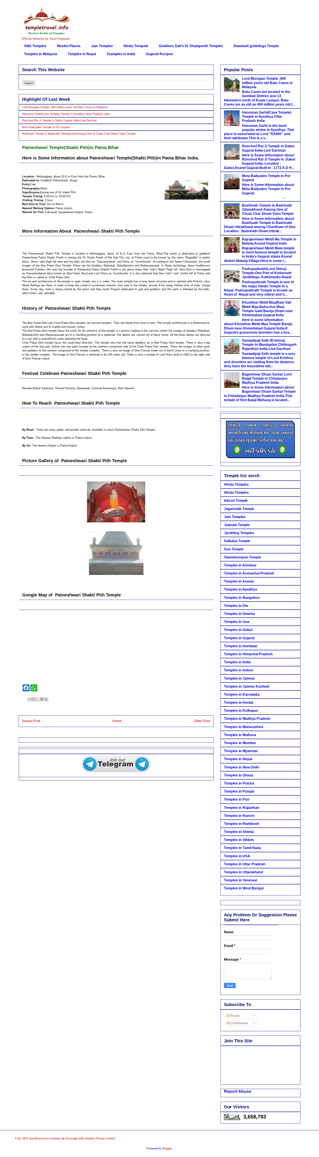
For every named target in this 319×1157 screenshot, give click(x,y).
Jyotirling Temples (239, 533)
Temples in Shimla (239, 832)
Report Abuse (237, 1091)
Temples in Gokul (238, 630)
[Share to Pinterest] (46, 699)
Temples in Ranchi (239, 816)
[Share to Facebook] (42, 699)
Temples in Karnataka (242, 694)
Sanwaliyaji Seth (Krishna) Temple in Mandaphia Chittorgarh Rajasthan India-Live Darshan (269, 345)
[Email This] (30, 699)
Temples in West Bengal (243, 888)
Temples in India (237, 662)
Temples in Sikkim (239, 840)
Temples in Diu (236, 605)
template (55, 1138)
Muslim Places (69, 46)
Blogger (167, 1148)
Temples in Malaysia (40, 54)
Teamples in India (121, 54)
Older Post (202, 721)
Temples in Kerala (238, 702)
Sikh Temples (35, 46)
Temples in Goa (236, 622)
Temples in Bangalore (242, 597)
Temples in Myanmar (241, 751)
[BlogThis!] (34, 699)
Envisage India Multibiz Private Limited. (91, 1138)
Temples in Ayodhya (240, 589)
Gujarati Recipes (159, 54)
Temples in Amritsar (240, 565)
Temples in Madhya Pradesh (247, 718)
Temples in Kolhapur (241, 710)
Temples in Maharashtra (243, 727)
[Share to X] (38, 699)
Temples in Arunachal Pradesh (249, 573)
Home (117, 721)
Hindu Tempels (135, 46)
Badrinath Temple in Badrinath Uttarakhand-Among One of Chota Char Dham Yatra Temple (79, 133)
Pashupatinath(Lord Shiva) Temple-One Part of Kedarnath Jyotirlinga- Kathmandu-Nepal (267, 273)
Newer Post (31, 721)
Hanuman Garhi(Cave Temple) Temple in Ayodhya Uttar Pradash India (66, 114)
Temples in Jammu (239, 678)
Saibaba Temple (237, 541)
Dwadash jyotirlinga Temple (256, 46)
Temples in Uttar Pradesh (244, 864)
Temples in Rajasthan (241, 807)
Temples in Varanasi (240, 880)
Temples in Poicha (239, 783)
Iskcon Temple (236, 500)
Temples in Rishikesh (241, 824)
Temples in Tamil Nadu (242, 848)
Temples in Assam (239, 581)
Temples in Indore (238, 670)
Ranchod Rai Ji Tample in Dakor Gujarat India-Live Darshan (59, 120)
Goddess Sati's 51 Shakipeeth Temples (191, 46)
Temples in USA (237, 856)
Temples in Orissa (238, 775)
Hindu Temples (236, 484)
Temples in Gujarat (239, 638)
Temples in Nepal (82, 54)
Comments (238, 1023)
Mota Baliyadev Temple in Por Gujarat (46, 127)
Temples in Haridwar (240, 646)
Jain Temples (102, 46)
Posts (234, 1016)
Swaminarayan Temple (242, 557)
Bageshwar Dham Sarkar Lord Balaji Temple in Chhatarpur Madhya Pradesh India (267, 378)
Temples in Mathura (240, 735)
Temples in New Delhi (241, 767)
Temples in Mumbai (240, 743)
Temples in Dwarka (239, 614)
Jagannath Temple (239, 509)
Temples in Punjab (239, 791)
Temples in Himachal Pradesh (248, 654)
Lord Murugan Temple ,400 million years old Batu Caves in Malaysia (65, 107)
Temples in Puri (236, 799)
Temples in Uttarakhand (243, 872)
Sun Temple (233, 549)
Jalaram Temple (237, 525)
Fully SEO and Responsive (32, 1138)
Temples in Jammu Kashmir (247, 686)
